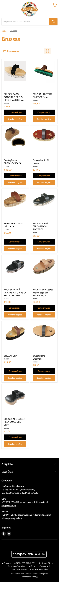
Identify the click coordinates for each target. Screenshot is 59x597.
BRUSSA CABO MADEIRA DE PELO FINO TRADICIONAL (14, 97)
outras (6, 103)
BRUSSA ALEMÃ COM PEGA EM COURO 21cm (14, 422)
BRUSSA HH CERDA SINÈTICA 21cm (42, 96)
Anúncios (32, 566)
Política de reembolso (39, 569)
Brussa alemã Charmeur (39, 357)
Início (4, 31)
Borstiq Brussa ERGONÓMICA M (12, 162)
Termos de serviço (19, 569)
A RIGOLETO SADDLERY (24, 563)
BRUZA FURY (10, 355)
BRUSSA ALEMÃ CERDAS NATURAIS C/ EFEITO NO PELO (15, 292)
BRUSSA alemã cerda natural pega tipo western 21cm (43, 292)
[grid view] (47, 51)
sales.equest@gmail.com (12, 518)
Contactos (43, 566)
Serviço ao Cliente (46, 563)
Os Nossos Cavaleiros (16, 566)
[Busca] (53, 21)
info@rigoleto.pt (9, 505)
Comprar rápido (15, 112)
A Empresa (6, 563)
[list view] (54, 51)
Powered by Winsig (29, 576)
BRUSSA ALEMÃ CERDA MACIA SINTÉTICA (41, 226)
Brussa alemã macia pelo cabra (13, 225)
